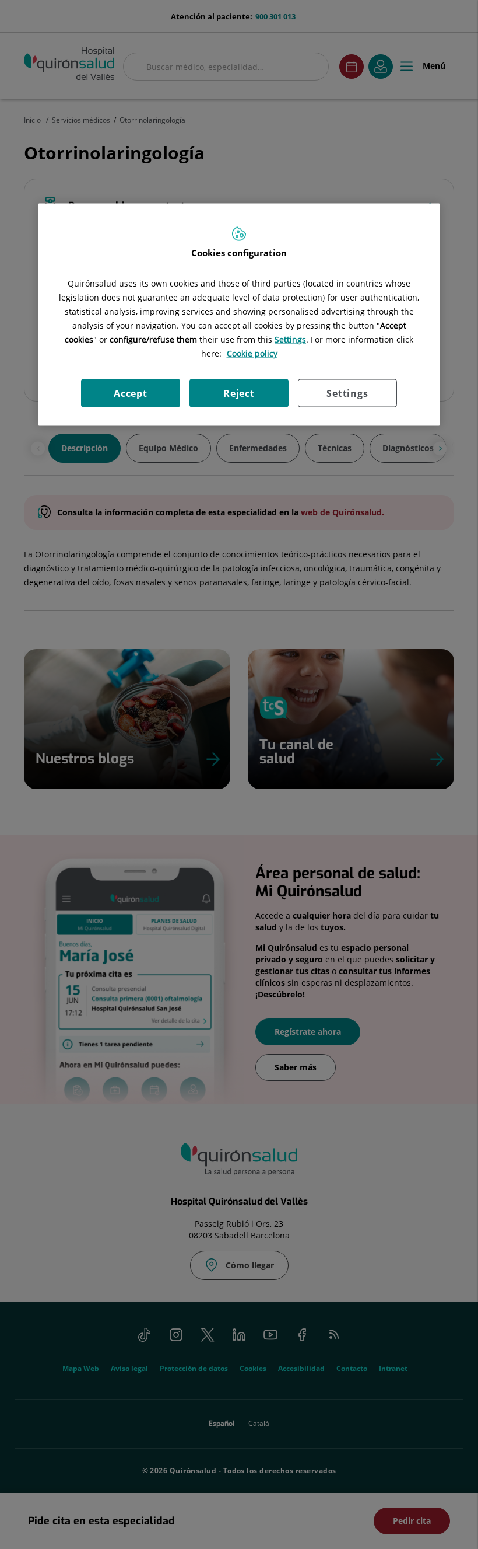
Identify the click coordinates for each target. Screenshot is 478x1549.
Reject (239, 392)
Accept (130, 392)
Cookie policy (252, 352)
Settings (347, 392)
